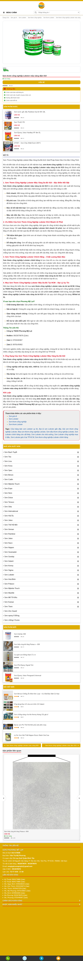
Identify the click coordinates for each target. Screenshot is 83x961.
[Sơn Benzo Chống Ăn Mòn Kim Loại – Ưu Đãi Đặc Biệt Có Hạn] (8, 695)
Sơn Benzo (8, 475)
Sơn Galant (8, 561)
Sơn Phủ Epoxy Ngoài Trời (23, 665)
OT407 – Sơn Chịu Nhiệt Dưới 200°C (27, 143)
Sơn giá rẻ (13, 416)
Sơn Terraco (9, 502)
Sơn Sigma (8, 570)
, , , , (40, 861)
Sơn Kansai (9, 602)
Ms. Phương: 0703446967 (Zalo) (16, 897)
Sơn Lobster (13, 419)
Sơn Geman (9, 529)
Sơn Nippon (9, 547)
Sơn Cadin (8, 479)
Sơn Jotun (8, 520)
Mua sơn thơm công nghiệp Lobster (31, 432)
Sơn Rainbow (9, 534)
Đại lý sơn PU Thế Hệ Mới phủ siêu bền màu (30, 725)
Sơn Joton (8, 538)
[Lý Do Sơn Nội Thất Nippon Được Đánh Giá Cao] (8, 737)
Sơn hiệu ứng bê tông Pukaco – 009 (27, 644)
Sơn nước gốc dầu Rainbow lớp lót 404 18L (29, 112)
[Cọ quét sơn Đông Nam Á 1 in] (8, 656)
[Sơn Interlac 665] (8, 636)
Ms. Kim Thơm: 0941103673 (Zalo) (16, 886)
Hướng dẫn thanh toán (13, 98)
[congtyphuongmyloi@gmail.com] (58, 958)
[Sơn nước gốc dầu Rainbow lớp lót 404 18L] (8, 115)
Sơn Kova (8, 466)
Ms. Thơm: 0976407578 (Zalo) (15, 888)
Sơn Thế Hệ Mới (11, 525)
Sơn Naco (8, 543)
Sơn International (11, 511)
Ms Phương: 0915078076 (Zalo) (15, 895)
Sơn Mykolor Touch (12, 484)
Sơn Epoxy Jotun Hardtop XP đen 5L (27, 132)
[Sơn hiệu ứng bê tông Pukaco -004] (41, 792)
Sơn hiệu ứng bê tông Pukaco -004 (16, 831)
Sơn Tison (8, 606)
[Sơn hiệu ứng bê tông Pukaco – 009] (8, 646)
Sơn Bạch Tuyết (10, 452)
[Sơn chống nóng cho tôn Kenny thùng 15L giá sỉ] (8, 716)
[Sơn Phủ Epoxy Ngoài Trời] (8, 667)
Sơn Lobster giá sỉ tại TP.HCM (22, 437)
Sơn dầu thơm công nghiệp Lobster (60, 432)
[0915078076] (8, 958)
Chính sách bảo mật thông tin (15, 92)
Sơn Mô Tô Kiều (10, 597)
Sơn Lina (8, 461)
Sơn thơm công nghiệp (17, 422)
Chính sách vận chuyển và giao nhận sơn (18, 95)
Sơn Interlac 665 (20, 634)
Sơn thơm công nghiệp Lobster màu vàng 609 (22, 745)
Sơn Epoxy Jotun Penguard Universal (27, 675)
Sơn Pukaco (9, 584)
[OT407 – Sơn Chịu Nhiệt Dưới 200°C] (8, 146)
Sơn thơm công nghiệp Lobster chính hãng (51, 437)
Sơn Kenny (8, 566)
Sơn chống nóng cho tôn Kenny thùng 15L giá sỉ (31, 714)
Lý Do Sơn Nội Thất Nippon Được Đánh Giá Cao (31, 735)
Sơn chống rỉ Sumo (12, 620)
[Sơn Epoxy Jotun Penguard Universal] (8, 677)
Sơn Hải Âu (9, 516)
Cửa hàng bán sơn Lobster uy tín (24, 429)
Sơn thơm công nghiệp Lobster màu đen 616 (61, 745)
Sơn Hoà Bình (10, 579)
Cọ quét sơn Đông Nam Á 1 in (25, 655)
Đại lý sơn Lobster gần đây (50, 429)
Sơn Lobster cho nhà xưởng (42, 434)
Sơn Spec (8, 470)
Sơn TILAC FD (19, 122)
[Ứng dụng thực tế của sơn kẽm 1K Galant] (8, 706)
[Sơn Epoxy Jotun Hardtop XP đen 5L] (8, 136)
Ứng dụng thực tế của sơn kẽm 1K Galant (29, 704)
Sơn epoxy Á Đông (11, 615)
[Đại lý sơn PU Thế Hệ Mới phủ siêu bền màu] (8, 726)
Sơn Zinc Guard (10, 611)
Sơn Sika (8, 507)
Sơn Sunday (9, 556)
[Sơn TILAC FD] (8, 125)
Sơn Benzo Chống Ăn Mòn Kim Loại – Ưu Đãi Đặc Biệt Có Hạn (36, 694)
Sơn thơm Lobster (16, 424)
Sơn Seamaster (10, 552)
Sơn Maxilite (9, 593)
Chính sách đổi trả (11, 100)
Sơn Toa (7, 457)
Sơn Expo (8, 488)
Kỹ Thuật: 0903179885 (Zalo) (14, 879)
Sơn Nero (8, 493)
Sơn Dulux (8, 497)
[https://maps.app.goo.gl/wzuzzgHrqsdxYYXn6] (41, 958)
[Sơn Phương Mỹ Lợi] (41, 5)
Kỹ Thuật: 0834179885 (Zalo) (14, 882)
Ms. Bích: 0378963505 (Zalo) (14, 893)
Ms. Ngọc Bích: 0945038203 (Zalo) (16, 884)
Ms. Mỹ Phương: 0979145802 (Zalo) (17, 891)
